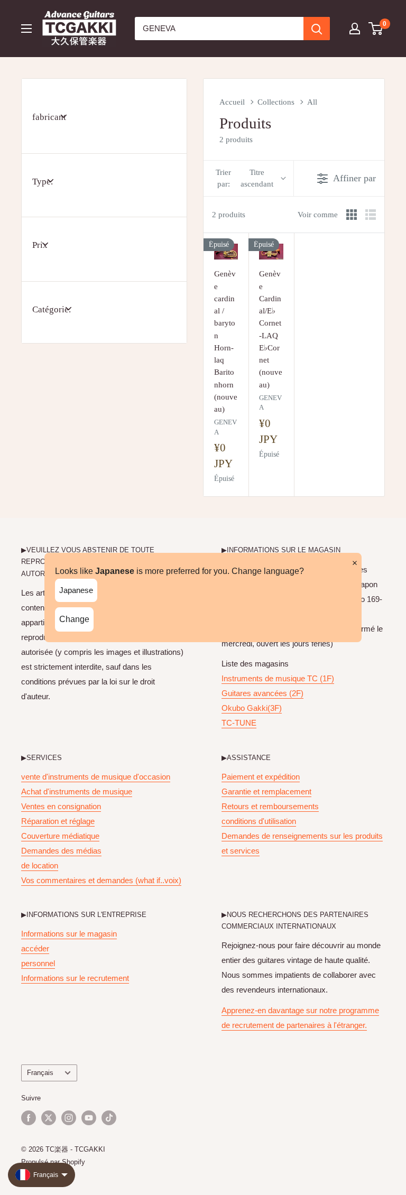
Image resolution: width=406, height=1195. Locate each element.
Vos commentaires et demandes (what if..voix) (101, 880)
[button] (376, 28)
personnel (38, 963)
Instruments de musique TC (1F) (278, 678)
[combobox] (219, 28)
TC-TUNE (239, 722)
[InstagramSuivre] (68, 1117)
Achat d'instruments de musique (76, 791)
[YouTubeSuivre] (88, 1117)
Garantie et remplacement (266, 791)
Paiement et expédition (261, 776)
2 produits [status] (228, 214)
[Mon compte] (354, 28)
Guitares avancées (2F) (262, 693)
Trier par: (244, 178)
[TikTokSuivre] (109, 1117)
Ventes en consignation (61, 806)
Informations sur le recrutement (75, 978)
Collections (275, 102)
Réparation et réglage (58, 821)
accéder (35, 948)
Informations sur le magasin (69, 933)
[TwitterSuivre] (48, 1117)
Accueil (232, 102)
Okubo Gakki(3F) (252, 707)
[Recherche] (316, 28)
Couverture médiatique (60, 835)
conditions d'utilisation (259, 821)
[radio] (351, 214)
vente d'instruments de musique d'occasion (95, 776)
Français (40, 1073)
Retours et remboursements (270, 806)
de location (39, 865)
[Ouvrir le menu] (26, 28)
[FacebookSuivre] (28, 1117)
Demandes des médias (61, 850)
